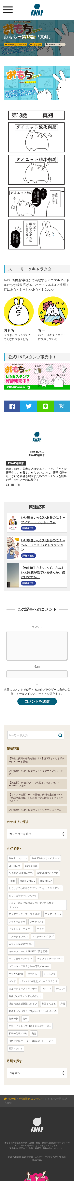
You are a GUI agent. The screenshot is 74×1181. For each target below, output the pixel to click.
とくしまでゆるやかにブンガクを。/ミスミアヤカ (35, 888)
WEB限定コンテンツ (17, 44)
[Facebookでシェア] (12, 406)
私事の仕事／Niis (18, 1033)
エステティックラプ (42, 936)
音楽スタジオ (16, 1048)
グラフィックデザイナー (50, 958)
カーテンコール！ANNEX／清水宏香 (28, 951)
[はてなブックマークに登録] (62, 406)
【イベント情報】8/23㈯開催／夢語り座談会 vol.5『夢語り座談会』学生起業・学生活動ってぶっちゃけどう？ (36, 797)
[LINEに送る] (45, 406)
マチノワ (46, 988)
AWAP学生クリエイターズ (45, 858)
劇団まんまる (49, 1003)
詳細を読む (28, 528)
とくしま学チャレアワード (23, 895)
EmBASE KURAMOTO (21, 873)
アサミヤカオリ (17, 921)
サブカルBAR (16, 973)
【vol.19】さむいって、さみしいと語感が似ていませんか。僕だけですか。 (43, 572)
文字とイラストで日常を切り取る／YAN (30, 1026)
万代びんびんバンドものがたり (25, 996)
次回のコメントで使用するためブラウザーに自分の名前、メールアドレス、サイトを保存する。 (37, 691)
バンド (12, 981)
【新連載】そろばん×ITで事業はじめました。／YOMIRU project (34, 784)
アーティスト (37, 921)
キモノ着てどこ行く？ (20, 958)
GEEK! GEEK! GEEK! (47, 873)
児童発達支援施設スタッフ (23, 1003)
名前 (37, 666)
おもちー (37, 44)
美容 (34, 1033)
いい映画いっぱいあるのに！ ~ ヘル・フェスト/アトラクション (43, 545)
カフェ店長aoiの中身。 (21, 943)
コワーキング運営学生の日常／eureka (29, 966)
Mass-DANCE (27, 880)
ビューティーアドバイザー (23, 988)
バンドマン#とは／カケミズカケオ (38, 981)
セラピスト (33, 973)
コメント (37, 627)
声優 (62, 1003)
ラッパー (60, 988)
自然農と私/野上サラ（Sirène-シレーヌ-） (31, 1040)
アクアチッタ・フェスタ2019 (24, 914)
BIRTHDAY (15, 865)
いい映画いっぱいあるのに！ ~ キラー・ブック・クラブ (36, 772)
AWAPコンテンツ (57, 44)
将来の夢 (13, 1018)
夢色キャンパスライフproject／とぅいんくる (33, 1011)
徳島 (25, 1018)
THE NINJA (46, 880)
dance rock (31, 865)
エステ (40, 929)
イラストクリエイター (20, 929)
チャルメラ (50, 973)
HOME (11, 1098)
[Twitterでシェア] (28, 406)
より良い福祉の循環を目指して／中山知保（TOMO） (31, 905)
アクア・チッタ (53, 914)
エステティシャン (18, 936)
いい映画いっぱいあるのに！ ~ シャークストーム (35, 809)
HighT (12, 880)
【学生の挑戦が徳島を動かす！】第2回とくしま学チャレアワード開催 (37, 760)
